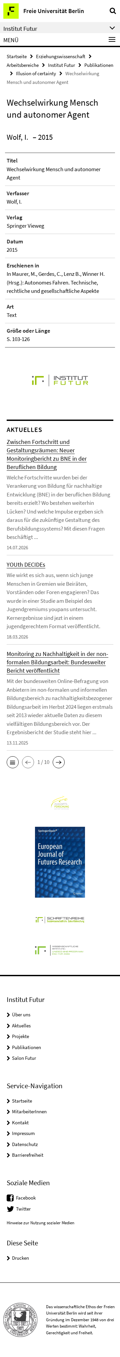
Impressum (23, 1133)
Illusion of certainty (36, 73)
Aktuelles (21, 1025)
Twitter (23, 1209)
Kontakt (20, 1122)
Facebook (26, 1198)
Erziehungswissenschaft (60, 56)
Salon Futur (24, 1058)
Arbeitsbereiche (23, 65)
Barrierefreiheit (27, 1155)
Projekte (20, 1036)
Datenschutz (25, 1144)
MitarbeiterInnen (29, 1111)
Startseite (17, 56)
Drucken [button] (20, 1258)
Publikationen (98, 65)
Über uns (21, 1014)
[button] (13, 762)
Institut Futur (61, 65)
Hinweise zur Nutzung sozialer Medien (40, 1223)
